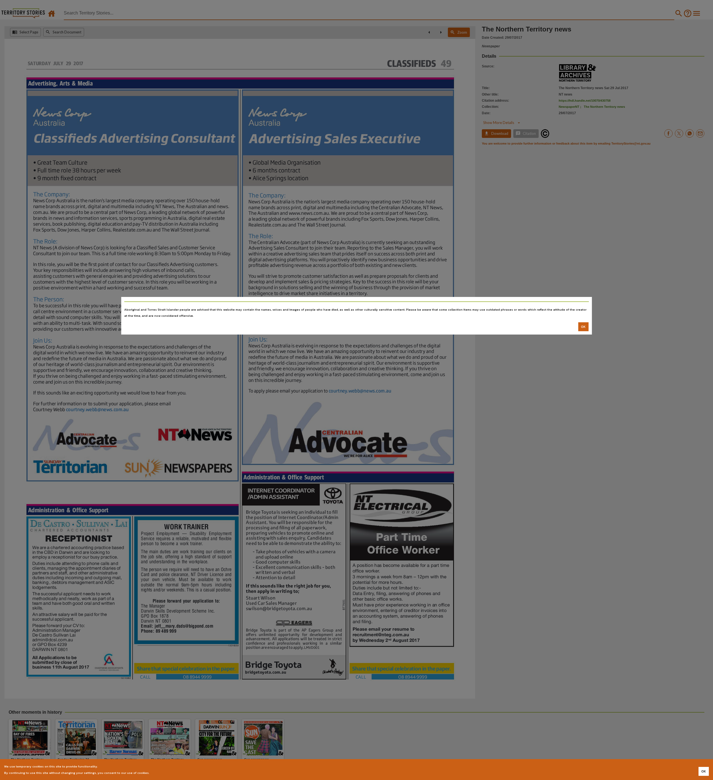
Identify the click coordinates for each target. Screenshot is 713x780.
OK (583, 326)
